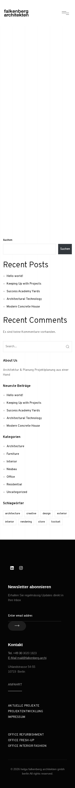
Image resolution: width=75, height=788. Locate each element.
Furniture (13, 454)
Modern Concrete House (23, 307)
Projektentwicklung (25, 711)
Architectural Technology (24, 299)
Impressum (16, 717)
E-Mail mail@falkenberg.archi (27, 658)
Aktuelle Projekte (24, 706)
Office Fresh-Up (21, 740)
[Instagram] (21, 568)
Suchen (7, 240)
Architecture (15, 446)
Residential (14, 485)
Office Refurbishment (26, 735)
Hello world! (15, 276)
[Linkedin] (12, 568)
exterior (62, 513)
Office (11, 477)
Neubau (12, 469)
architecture (12, 513)
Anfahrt (15, 684)
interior (9, 522)
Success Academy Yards (23, 291)
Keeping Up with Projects (24, 284)
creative (31, 513)
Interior (12, 462)
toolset (55, 522)
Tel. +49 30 (15, 653)
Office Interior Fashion (27, 746)
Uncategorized (17, 492)
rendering (26, 522)
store (41, 522)
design (47, 513)
